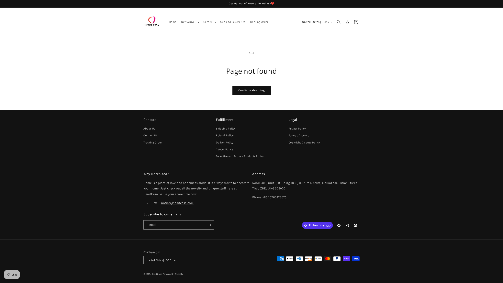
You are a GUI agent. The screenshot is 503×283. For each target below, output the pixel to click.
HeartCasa (156, 274)
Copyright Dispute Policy (304, 142)
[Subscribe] (209, 225)
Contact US (150, 135)
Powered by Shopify (173, 274)
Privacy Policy (297, 128)
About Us (149, 128)
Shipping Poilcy (225, 128)
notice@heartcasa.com (177, 203)
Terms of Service (299, 135)
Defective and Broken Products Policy (240, 156)
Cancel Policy (224, 149)
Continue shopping (251, 90)
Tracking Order (152, 142)
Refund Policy (224, 135)
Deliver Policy (224, 142)
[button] (190, 22)
